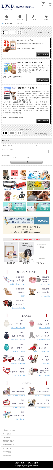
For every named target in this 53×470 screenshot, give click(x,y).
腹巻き (23, 296)
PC (36, 463)
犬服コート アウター (19, 351)
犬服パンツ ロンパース (43, 339)
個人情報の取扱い (8, 444)
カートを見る (7, 433)
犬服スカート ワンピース (18, 339)
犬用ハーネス (46, 363)
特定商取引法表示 (8, 441)
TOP (2, 23)
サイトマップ (7, 448)
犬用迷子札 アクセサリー (18, 363)
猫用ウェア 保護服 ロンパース (16, 395)
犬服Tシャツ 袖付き (44, 327)
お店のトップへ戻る (9, 430)
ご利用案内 (6, 437)
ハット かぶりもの (45, 296)
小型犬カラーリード (19, 375)
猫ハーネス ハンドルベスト (42, 407)
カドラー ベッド (45, 284)
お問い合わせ (7, 455)
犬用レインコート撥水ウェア (42, 351)
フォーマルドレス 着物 (18, 308)
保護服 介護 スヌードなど (17, 284)
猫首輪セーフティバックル (42, 395)
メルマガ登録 (7, 452)
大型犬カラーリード (44, 375)
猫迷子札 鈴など (20, 419)
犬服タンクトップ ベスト (18, 327)
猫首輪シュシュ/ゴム (19, 407)
